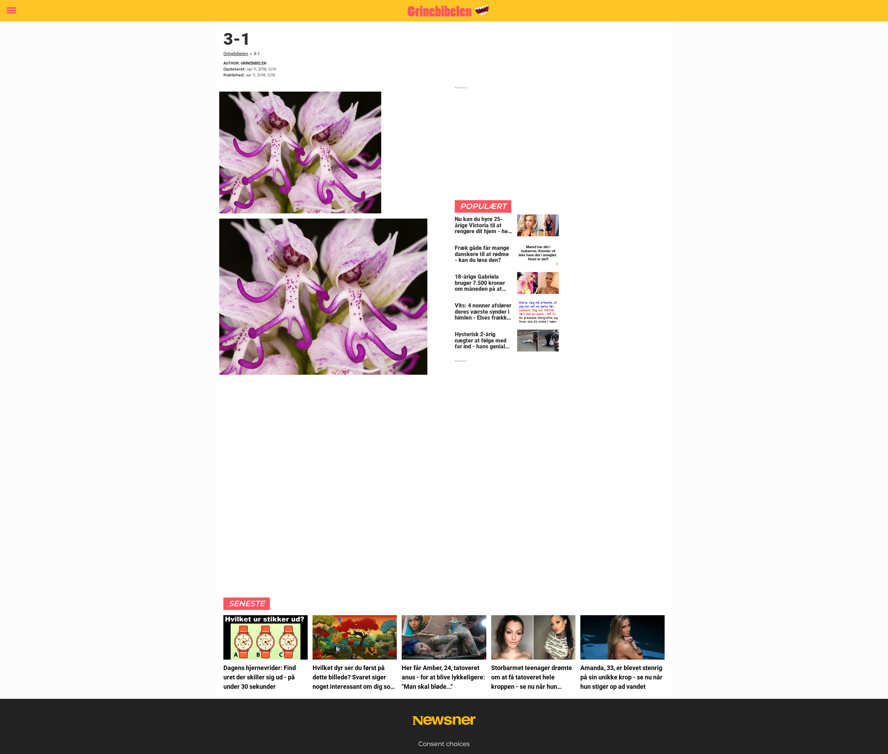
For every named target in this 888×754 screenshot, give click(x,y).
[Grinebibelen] (441, 11)
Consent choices (444, 744)
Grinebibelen (235, 53)
